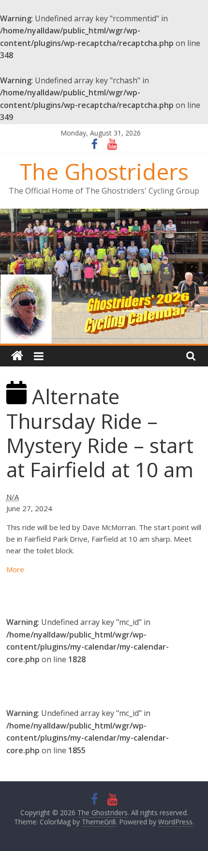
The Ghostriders (104, 171)
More (15, 569)
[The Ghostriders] (104, 214)
